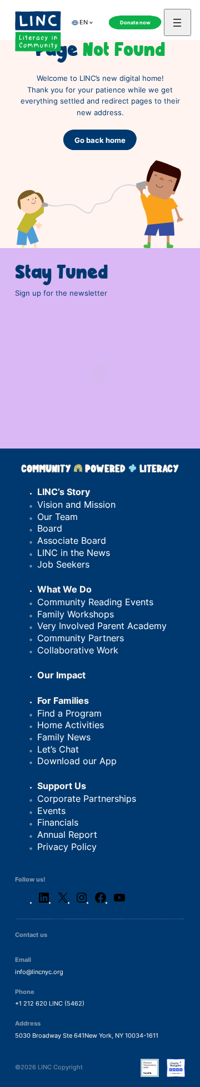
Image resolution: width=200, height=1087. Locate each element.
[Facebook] (100, 902)
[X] (62, 902)
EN (83, 22)
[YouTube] (119, 902)
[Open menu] (177, 22)
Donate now (135, 22)
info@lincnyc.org (39, 972)
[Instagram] (81, 902)
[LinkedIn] (44, 902)
